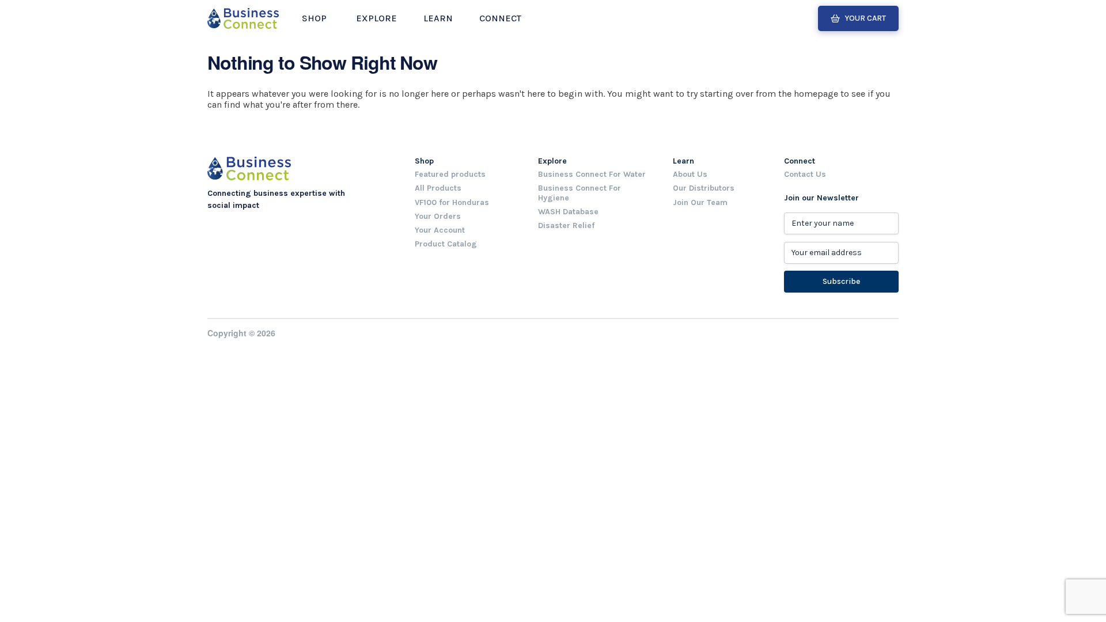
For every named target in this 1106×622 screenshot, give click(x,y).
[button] (314, 18)
